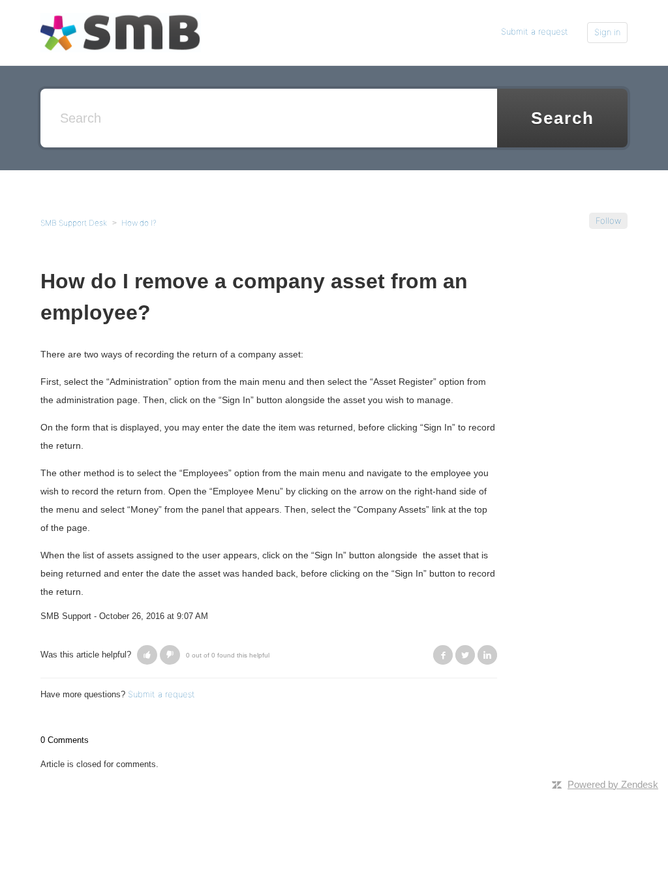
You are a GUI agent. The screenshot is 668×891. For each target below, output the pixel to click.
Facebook (443, 655)
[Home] (120, 32)
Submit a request (534, 31)
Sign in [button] (607, 32)
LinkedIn (487, 655)
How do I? (139, 223)
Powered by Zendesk (613, 784)
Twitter (465, 655)
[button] (147, 655)
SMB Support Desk (73, 223)
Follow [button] (608, 220)
